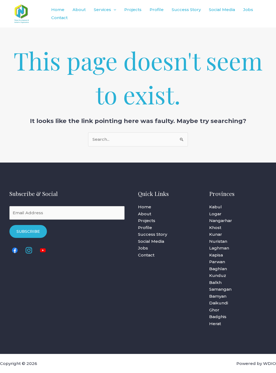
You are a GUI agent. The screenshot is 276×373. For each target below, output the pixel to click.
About (79, 9)
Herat (215, 323)
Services (102, 9)
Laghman (219, 248)
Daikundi (218, 302)
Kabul (215, 206)
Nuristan (218, 241)
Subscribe (28, 231)
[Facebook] (14, 250)
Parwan (217, 261)
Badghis (217, 316)
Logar (215, 213)
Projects (133, 9)
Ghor (214, 309)
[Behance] (42, 250)
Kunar (215, 234)
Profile (157, 9)
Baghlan (218, 268)
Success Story (186, 9)
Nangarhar (220, 220)
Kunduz (217, 275)
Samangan (220, 289)
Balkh (215, 282)
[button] (113, 10)
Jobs (248, 9)
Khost (215, 227)
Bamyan (217, 296)
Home (57, 9)
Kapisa (216, 255)
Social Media (222, 9)
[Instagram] (28, 250)
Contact (59, 17)
